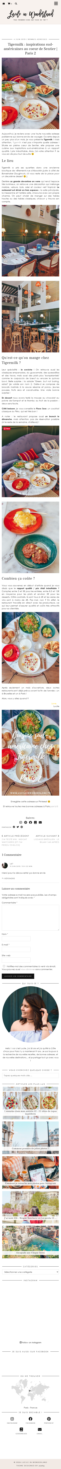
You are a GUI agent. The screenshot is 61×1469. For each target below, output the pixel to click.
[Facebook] (30, 822)
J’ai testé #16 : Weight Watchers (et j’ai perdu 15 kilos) (15, 840)
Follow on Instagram (31, 1342)
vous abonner (28, 969)
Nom (5, 934)
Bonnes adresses (37, 39)
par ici (53, 806)
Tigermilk (17, 142)
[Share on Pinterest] (22, 827)
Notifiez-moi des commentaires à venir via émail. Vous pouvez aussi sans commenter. (29, 967)
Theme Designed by (30, 1466)
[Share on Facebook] (14, 827)
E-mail (5, 944)
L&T (11, 864)
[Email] (4, 3)
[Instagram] (20, 822)
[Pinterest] (25, 822)
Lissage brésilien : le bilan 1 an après (46, 839)
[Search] (16, 3)
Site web (6, 955)
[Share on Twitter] (18, 827)
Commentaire (9, 902)
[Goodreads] (35, 822)
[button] (57, 3)
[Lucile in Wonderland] (30, 13)
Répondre (9, 878)
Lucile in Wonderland (34, 1462)
